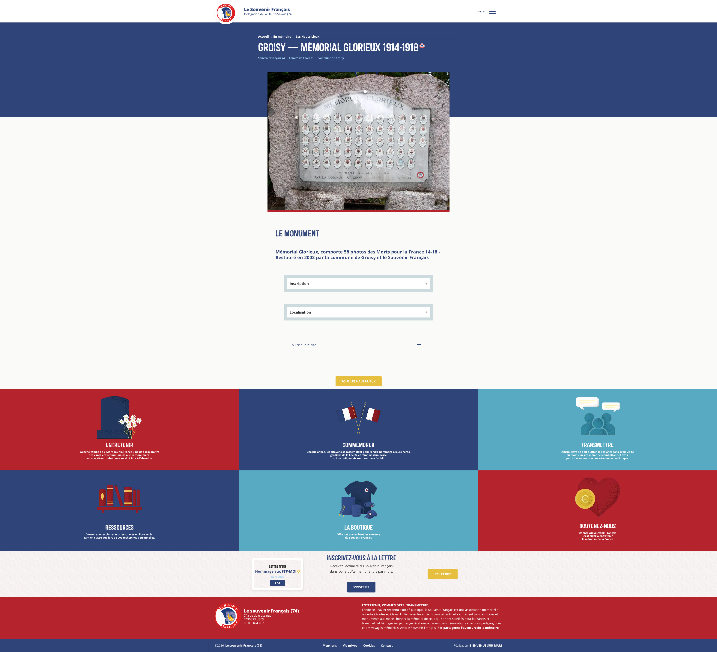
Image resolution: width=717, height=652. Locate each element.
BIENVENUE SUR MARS (486, 645)
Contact (387, 645)
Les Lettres (443, 574)
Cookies (369, 645)
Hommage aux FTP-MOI (275, 571)
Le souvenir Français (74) (243, 645)
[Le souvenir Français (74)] (226, 21)
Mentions (330, 645)
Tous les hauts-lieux (359, 381)
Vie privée (350, 645)
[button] (492, 11)
